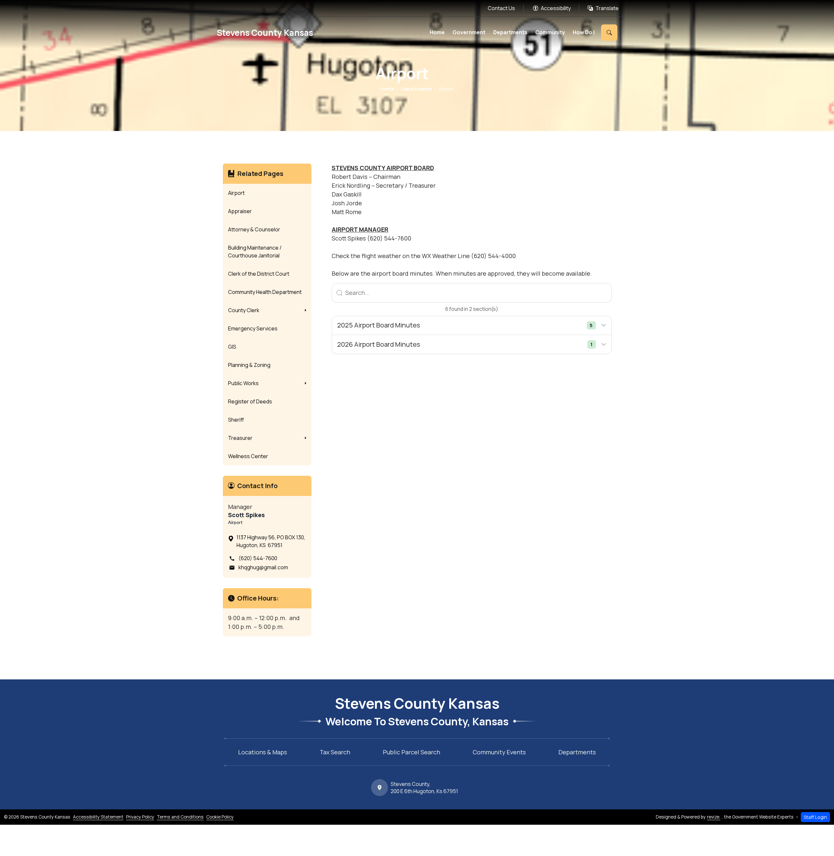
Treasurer (240, 438)
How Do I (584, 32)
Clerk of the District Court (258, 273)
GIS (232, 346)
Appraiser (240, 211)
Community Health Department (265, 292)
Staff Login (815, 817)
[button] (305, 310)
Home (437, 32)
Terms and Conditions (180, 817)
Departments (510, 32)
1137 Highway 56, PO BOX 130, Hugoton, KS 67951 (271, 541)
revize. (713, 817)
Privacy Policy (140, 817)
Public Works (243, 383)
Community (550, 32)
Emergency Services (253, 328)
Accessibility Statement (98, 817)
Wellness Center (248, 456)
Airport (236, 192)
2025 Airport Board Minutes (465, 325)
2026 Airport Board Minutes (465, 344)
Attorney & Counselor (254, 229)
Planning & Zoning (249, 365)
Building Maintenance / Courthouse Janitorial (254, 251)
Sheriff (236, 419)
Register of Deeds (250, 401)
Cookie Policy (220, 817)
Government (469, 32)
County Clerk (243, 310)
